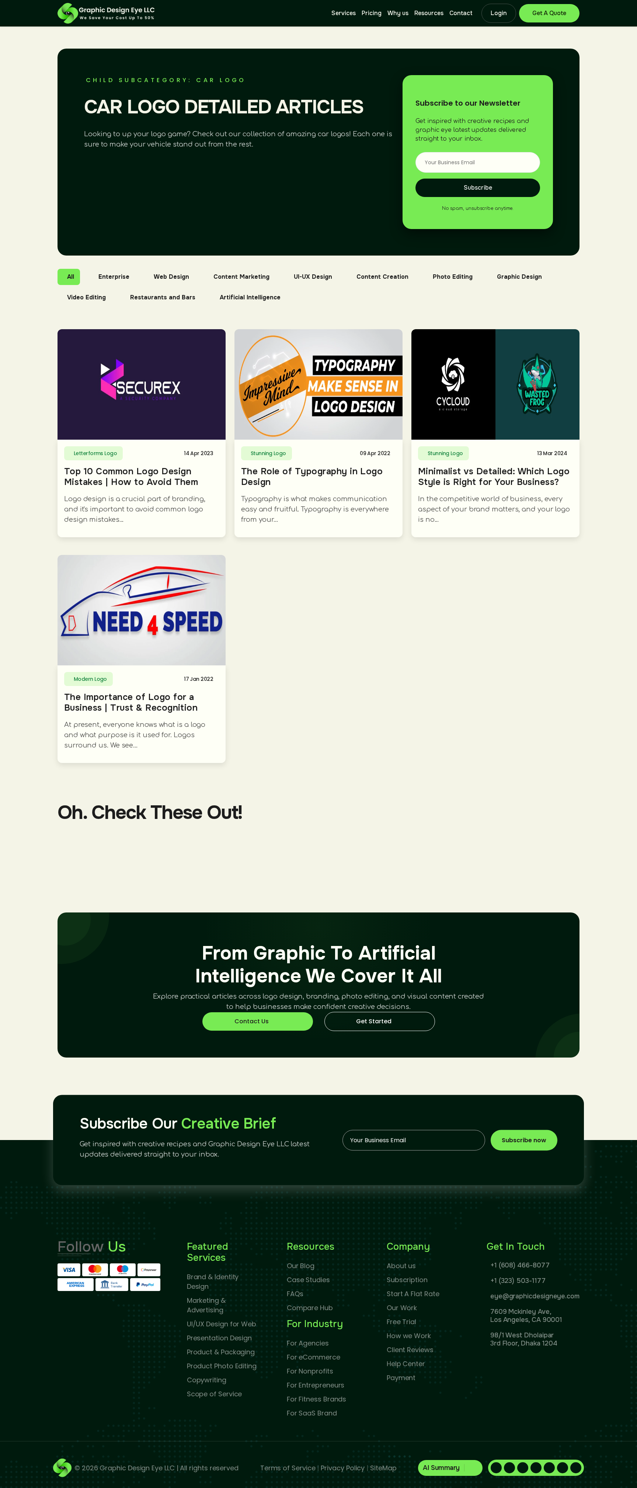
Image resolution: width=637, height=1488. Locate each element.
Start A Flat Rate (413, 1293)
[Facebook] (496, 1467)
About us (401, 1265)
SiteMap (383, 1468)
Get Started (373, 1021)
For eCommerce (313, 1357)
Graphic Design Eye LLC (137, 1468)
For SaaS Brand (312, 1413)
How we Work (409, 1335)
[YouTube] (562, 1467)
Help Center (406, 1363)
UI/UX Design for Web (221, 1324)
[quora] (536, 1467)
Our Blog (300, 1265)
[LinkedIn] (509, 1467)
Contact (461, 13)
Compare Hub (310, 1307)
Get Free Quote (549, 13)
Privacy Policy (343, 1468)
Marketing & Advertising (206, 1305)
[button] (450, 1468)
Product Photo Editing (222, 1366)
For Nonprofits (310, 1371)
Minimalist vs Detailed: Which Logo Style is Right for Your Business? (494, 477)
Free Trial (401, 1321)
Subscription (407, 1279)
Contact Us (251, 1021)
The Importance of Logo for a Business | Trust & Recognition (131, 702)
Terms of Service (288, 1468)
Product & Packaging (221, 1352)
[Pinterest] (522, 1467)
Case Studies (308, 1279)
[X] (549, 1467)
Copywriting (206, 1380)
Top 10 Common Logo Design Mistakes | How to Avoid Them (131, 477)
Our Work (402, 1307)
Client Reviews (410, 1349)
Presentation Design (219, 1338)
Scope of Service (214, 1394)
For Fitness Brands (317, 1399)
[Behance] (575, 1467)
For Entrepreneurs (316, 1385)
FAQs (295, 1293)
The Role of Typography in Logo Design (312, 477)
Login (499, 13)
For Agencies (308, 1343)
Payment (401, 1377)
